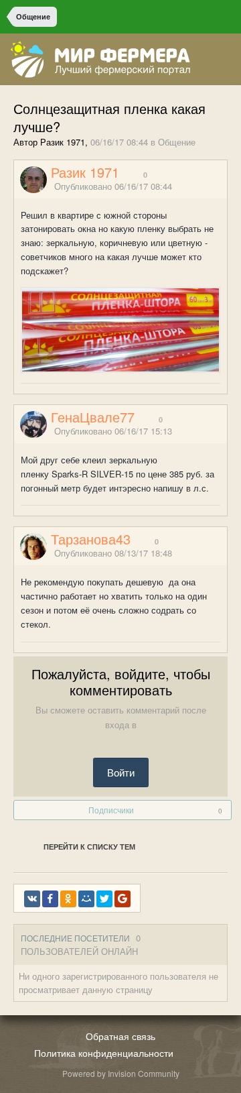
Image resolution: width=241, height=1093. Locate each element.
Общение (176, 141)
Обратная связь (120, 1036)
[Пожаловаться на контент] (206, 186)
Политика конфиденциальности (103, 1052)
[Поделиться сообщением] (223, 186)
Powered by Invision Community (120, 1073)
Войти (121, 772)
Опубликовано (113, 186)
